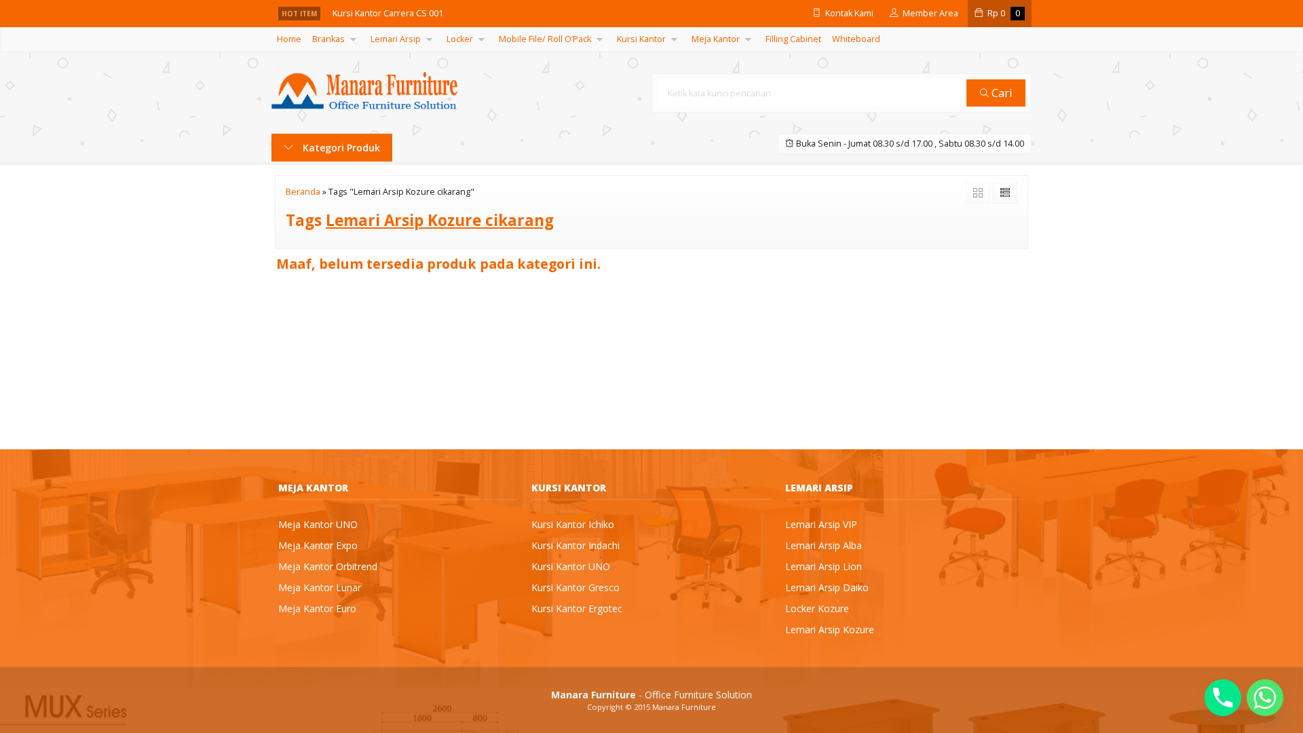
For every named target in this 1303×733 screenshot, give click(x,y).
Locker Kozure (817, 608)
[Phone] (1223, 697)
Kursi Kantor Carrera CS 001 (388, 13)
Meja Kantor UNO (318, 524)
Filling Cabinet (793, 39)
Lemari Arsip (396, 39)
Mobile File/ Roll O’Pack (545, 39)
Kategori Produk (340, 147)
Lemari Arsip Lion (823, 566)
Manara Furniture (684, 707)
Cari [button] (1001, 92)
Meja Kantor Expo (318, 545)
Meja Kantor (716, 39)
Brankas (328, 39)
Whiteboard (856, 39)
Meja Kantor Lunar (319, 587)
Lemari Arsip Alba (823, 545)
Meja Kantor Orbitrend (327, 566)
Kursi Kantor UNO (570, 566)
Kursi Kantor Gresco (575, 587)
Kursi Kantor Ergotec (576, 608)
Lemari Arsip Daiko (827, 587)
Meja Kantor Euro (317, 608)
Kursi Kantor (641, 39)
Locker (460, 39)
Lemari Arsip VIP (821, 524)
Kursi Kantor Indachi (575, 545)
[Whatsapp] (1265, 697)
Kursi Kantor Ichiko (572, 524)
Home (289, 39)
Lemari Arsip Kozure (829, 629)
